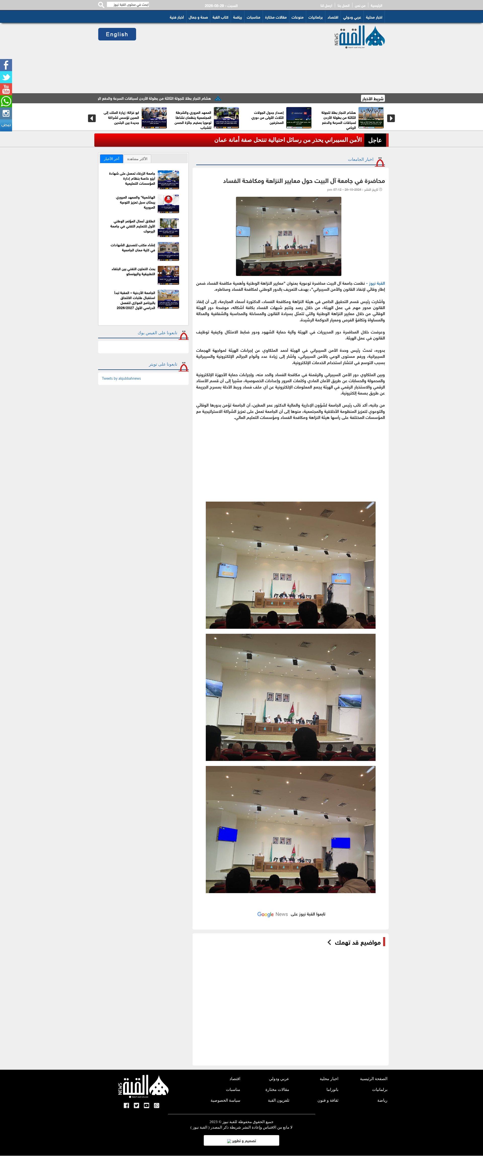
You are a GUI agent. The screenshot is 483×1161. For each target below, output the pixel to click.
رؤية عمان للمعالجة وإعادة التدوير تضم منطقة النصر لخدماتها (195, 117)
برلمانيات (315, 16)
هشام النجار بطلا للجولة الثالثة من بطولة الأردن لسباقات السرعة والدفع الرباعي (200, 97)
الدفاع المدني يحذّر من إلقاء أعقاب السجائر (123, 114)
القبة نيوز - (375, 282)
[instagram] (6, 113)
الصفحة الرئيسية (373, 1079)
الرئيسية (376, 5)
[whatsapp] (6, 101)
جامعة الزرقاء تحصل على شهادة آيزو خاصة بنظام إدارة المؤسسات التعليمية (132, 178)
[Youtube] (6, 89)
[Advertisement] (229, 58)
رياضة (237, 16)
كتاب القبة (220, 16)
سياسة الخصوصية (225, 1100)
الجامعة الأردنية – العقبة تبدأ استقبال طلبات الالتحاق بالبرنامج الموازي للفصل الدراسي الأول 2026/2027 (134, 299)
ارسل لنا (326, 5)
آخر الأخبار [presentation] (111, 159)
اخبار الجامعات (361, 159)
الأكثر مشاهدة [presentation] (137, 159)
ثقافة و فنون (327, 1100)
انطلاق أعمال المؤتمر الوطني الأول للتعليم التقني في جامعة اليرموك (132, 225)
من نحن (360, 5)
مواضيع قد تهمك (358, 941)
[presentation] (92, 118)
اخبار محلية (374, 16)
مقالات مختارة (276, 16)
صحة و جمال (198, 16)
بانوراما (332, 1089)
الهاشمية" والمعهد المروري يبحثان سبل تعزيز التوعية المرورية (135, 202)
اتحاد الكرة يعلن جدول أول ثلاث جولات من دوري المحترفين (291, 140)
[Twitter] (6, 77)
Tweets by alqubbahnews (121, 378)
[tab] (111, 159)
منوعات (298, 16)
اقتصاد (333, 16)
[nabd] (6, 125)
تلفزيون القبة (278, 1100)
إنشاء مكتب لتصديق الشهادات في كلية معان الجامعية (133, 247)
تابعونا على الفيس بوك (157, 333)
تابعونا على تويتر (163, 364)
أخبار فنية (177, 16)
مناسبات (253, 16)
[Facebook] (6, 65)
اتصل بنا (344, 5)
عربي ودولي (352, 16)
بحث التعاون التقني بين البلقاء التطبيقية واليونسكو (133, 270)
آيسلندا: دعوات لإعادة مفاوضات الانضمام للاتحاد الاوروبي (268, 117)
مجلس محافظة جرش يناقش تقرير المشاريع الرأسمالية (340, 117)
